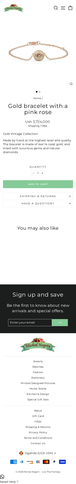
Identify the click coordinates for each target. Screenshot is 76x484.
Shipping (34, 125)
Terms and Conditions (38, 437)
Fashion (38, 372)
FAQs (38, 421)
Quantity (38, 166)
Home (37, 98)
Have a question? (38, 203)
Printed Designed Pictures (38, 383)
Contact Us (38, 443)
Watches (38, 366)
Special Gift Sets (38, 399)
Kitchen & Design (38, 394)
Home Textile (38, 388)
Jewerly (38, 361)
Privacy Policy (38, 432)
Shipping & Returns (38, 196)
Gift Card (38, 416)
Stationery (38, 377)
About (38, 410)
